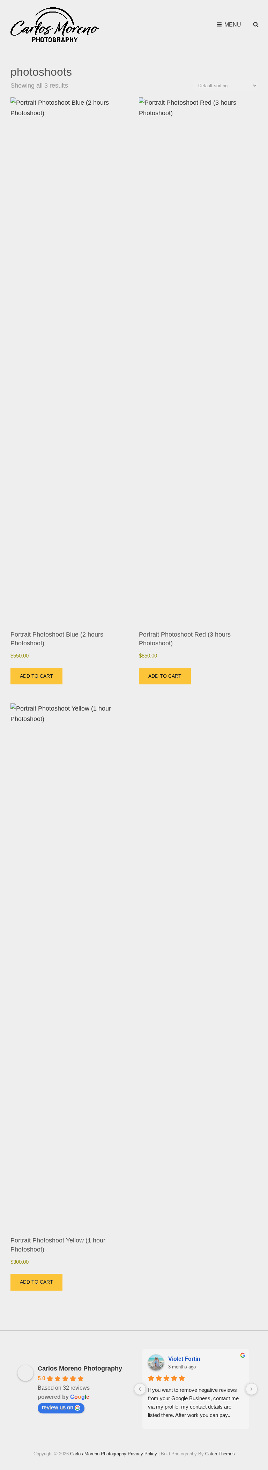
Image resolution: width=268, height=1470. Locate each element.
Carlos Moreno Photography (80, 1368)
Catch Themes (220, 1453)
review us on (57, 1407)
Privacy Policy (142, 1453)
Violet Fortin (184, 1359)
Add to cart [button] (36, 676)
